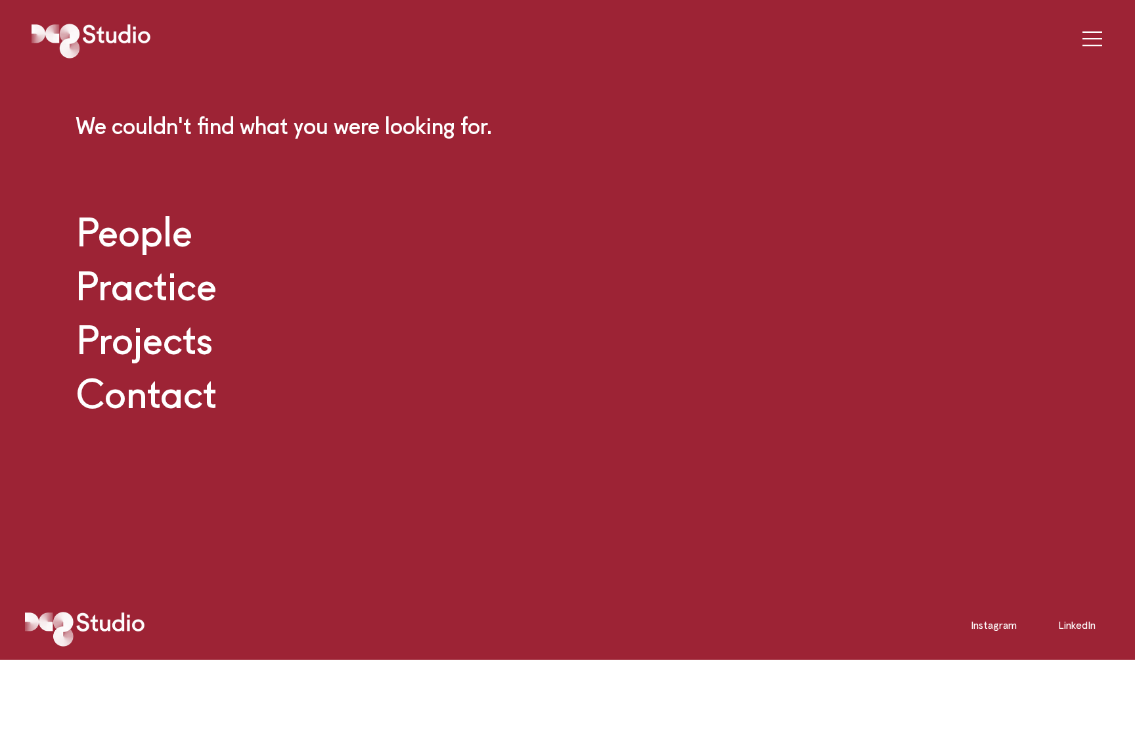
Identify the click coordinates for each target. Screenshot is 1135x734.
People (134, 231)
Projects (144, 339)
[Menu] (1088, 38)
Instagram (994, 624)
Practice (146, 285)
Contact (146, 393)
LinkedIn (1077, 624)
